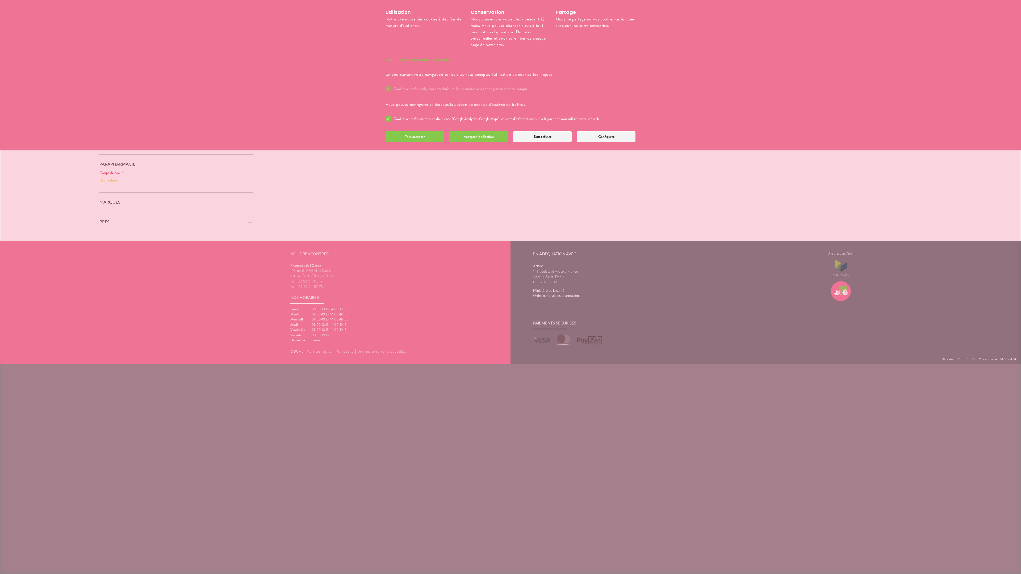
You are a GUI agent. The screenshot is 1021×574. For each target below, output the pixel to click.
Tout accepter (415, 136)
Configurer (606, 136)
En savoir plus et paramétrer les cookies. (418, 59)
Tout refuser (542, 136)
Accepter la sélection (479, 136)
